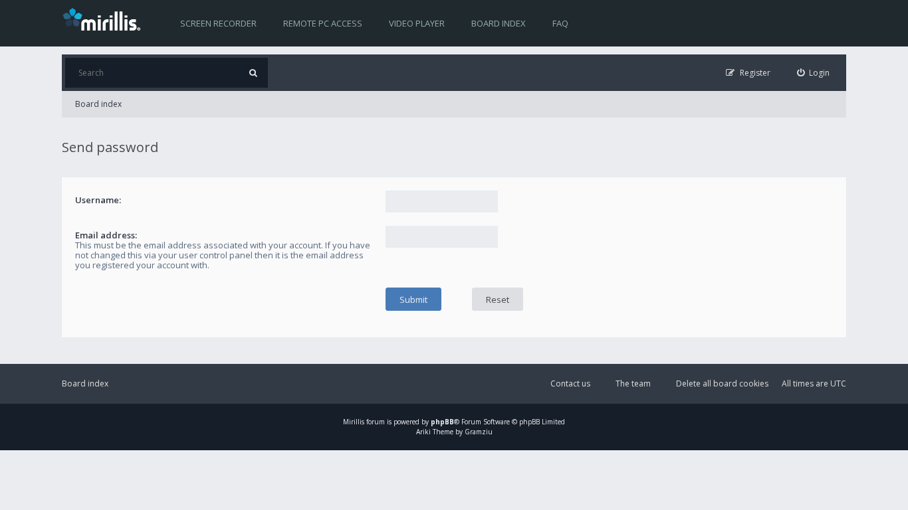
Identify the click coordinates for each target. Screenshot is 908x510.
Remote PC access (322, 23)
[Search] (253, 73)
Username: (98, 200)
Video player (417, 23)
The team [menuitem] (633, 383)
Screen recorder (218, 23)
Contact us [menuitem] (570, 383)
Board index (498, 23)
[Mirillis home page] (104, 19)
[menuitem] (814, 73)
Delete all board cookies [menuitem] (722, 383)
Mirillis (353, 421)
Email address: (106, 235)
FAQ (560, 23)
